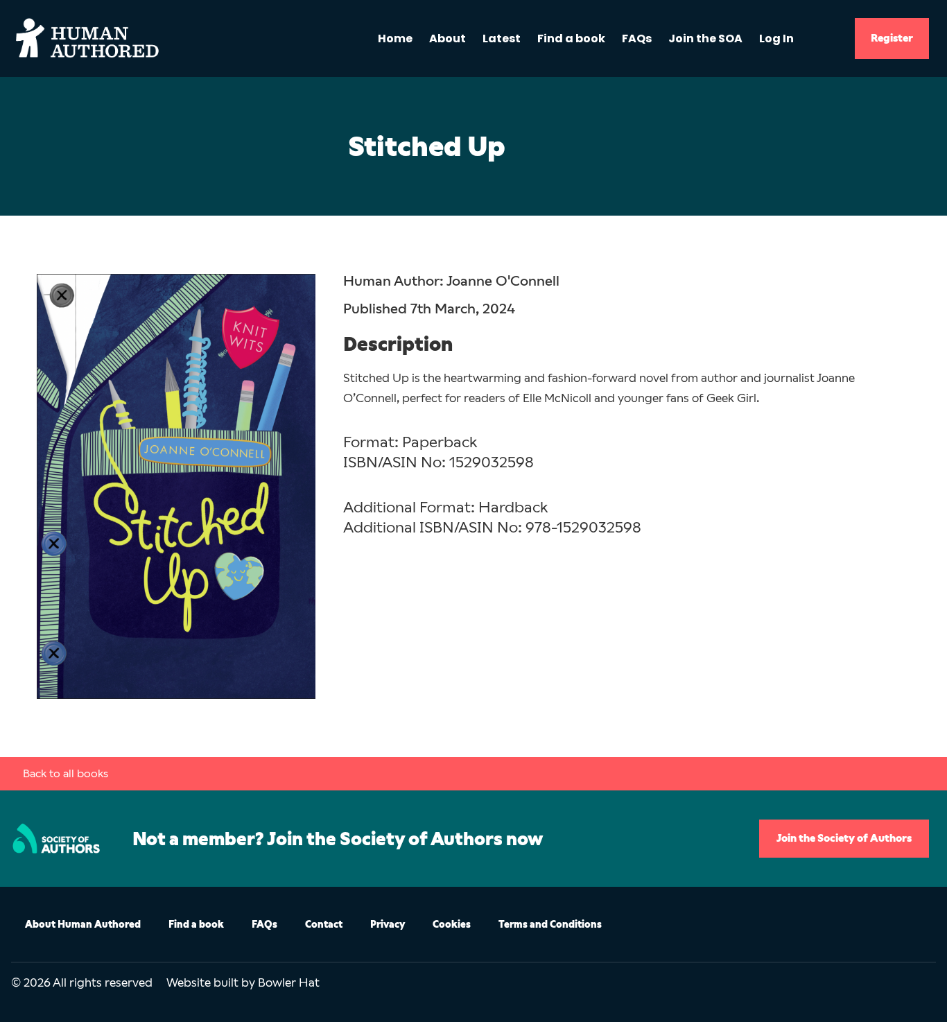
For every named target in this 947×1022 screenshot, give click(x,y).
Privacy (387, 924)
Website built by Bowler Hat (243, 982)
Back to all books (65, 773)
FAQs (637, 38)
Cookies (452, 924)
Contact (323, 924)
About (447, 38)
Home (395, 38)
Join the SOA (705, 38)
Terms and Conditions (550, 924)
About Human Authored (83, 924)
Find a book (571, 38)
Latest (502, 38)
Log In (776, 38)
